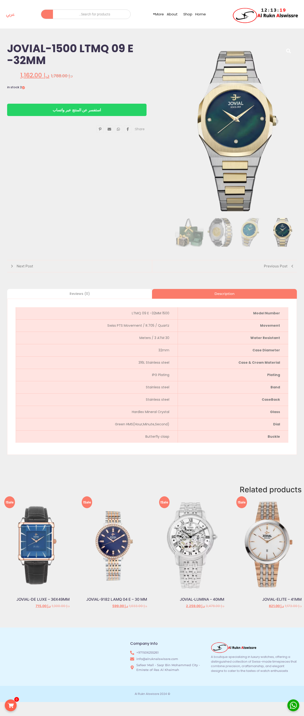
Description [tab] (224, 294)
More (159, 14)
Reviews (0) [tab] (80, 293)
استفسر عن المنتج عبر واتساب (77, 109)
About (172, 14)
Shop (187, 14)
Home (200, 14)
